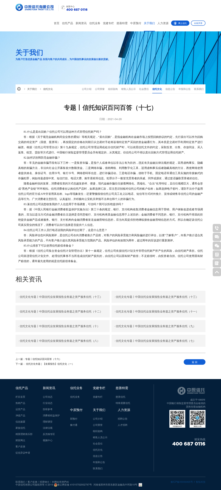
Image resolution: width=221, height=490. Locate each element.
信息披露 (20, 421)
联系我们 (199, 89)
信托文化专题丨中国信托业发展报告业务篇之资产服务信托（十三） (60, 297)
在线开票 (198, 23)
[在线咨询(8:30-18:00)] (217, 237)
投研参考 (47, 409)
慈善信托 (120, 396)
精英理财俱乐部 (24, 434)
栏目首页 (20, 396)
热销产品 (20, 403)
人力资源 (163, 23)
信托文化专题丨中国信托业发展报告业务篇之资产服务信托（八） (59, 341)
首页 (56, 23)
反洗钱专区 (49, 434)
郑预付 (73, 418)
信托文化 (48, 89)
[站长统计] (140, 485)
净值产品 (20, 415)
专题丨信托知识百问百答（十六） (38, 359)
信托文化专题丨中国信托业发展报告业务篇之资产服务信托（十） (59, 326)
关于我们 (149, 23)
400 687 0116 (188, 443)
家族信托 (20, 427)
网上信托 (182, 23)
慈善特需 (122, 23)
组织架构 (113, 89)
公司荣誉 (100, 89)
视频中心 (47, 440)
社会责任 (144, 89)
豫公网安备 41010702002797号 (74, 484)
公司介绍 (87, 89)
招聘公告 (122, 418)
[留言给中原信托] (217, 263)
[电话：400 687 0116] (217, 228)
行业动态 (47, 403)
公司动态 (47, 396)
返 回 (194, 362)
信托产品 (67, 23)
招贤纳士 (44, 481)
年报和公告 (185, 89)
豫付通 (73, 425)
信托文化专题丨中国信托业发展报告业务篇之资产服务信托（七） (155, 341)
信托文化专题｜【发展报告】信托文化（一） (45, 363)
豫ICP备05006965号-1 (183, 481)
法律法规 (47, 427)
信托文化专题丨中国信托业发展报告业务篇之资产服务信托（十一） (156, 311)
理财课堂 (47, 421)
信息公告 (170, 89)
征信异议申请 (23, 452)
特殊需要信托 (123, 403)
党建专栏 (108, 23)
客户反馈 (20, 446)
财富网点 (20, 440)
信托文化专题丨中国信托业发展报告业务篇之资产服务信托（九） (155, 326)
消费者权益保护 (51, 415)
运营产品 (20, 409)
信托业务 (94, 23)
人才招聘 (122, 425)
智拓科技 (200, 481)
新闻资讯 (81, 23)
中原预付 (135, 23)
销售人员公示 (128, 89)
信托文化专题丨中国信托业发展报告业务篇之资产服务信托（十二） (60, 311)
